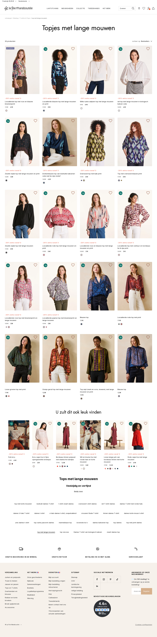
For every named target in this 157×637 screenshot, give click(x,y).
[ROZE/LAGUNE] (6, 110)
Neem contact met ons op (57, 606)
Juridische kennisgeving (76, 585)
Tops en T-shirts (11, 588)
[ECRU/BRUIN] (10, 464)
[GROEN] (119, 324)
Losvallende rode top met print (129, 317)
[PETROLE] (117, 468)
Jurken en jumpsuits (12, 577)
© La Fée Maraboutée (12, 624)
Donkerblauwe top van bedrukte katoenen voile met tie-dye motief (58, 175)
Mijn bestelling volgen (57, 581)
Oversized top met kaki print (90, 174)
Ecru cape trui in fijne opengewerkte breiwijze (41, 458)
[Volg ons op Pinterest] (110, 579)
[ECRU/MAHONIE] (84, 468)
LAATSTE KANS (52, 8)
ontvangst (8, 18)
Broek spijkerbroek (12, 604)
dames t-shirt (39, 513)
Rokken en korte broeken (11, 599)
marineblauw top (65, 523)
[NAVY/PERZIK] (81, 255)
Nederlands (23, 1)
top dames (117, 523)
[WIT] (119, 110)
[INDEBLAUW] (44, 183)
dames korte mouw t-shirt (134, 513)
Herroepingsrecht (55, 591)
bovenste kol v (82, 523)
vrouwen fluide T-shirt (89, 513)
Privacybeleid (76, 594)
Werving (30, 598)
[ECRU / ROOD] (44, 255)
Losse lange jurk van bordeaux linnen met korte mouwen (114, 459)
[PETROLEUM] (67, 466)
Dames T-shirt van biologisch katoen (88, 532)
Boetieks (30, 588)
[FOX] (44, 396)
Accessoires (9, 607)
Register (146, 591)
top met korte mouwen (23, 504)
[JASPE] (105, 468)
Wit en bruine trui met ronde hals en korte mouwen (88, 459)
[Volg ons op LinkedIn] (97, 586)
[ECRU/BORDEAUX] (119, 255)
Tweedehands (54, 601)
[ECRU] (34, 466)
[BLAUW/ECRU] (44, 110)
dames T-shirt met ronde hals (131, 504)
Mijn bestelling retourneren (54, 585)
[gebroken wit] (81, 108)
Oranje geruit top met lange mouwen (56, 389)
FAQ (50, 594)
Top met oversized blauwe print (130, 174)
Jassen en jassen (11, 584)
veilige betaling (77, 591)
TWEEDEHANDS (94, 8)
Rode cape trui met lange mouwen (137, 458)
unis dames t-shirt (22, 523)
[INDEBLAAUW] (65, 466)
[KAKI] (84, 180)
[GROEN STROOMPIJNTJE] (131, 466)
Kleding (15, 18)
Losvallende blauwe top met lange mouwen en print (59, 103)
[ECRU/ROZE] (9, 327)
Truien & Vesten (11, 581)
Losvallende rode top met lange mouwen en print (59, 247)
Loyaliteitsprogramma (35, 591)
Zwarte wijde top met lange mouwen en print (22, 174)
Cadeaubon (53, 598)
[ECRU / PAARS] (6, 327)
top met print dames (134, 523)
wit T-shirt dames (108, 504)
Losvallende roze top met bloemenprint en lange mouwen (21, 319)
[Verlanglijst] (144, 8)
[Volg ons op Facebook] (97, 579)
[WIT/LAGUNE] (81, 468)
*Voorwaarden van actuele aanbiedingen (57, 612)
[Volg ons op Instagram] (103, 579)
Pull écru (11, 457)
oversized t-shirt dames (87, 504)
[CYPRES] (108, 468)
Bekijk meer (78, 491)
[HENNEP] (113, 468)
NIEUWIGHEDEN (67, 8)
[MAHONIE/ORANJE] (12, 464)
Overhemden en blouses (11, 592)
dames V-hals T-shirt (21, 513)
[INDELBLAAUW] (115, 468)
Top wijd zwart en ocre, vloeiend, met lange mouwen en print (97, 390)
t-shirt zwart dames (66, 504)
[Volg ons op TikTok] (117, 579)
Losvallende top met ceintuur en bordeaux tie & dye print (134, 247)
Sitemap (74, 577)
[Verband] (148, 8)
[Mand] (153, 8)
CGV (73, 581)
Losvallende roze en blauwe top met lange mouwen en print (96, 247)
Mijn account (54, 577)
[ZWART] (6, 180)
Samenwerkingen (34, 584)
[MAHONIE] (110, 468)
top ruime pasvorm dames (44, 523)
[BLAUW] (81, 180)
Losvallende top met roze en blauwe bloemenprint (19, 103)
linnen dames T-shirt (111, 513)
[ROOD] (121, 324)
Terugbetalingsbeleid (79, 598)
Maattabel (31, 595)
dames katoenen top (101, 523)
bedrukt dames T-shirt (45, 504)
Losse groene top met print (15, 389)
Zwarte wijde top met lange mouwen (19, 246)
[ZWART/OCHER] (81, 398)
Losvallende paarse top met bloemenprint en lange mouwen (59, 319)
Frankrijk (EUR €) (8, 1)
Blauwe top (84, 317)
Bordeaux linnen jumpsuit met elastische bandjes (65, 458)
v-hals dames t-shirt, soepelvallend (62, 513)
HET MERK (106, 8)
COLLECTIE (80, 8)
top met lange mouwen (46, 532)
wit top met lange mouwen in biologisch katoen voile (133, 103)
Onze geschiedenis (34, 577)
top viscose (64, 532)
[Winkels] (139, 8)
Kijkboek (30, 581)
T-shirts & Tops (25, 18)
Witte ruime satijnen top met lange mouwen (96, 102)
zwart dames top (113, 532)
